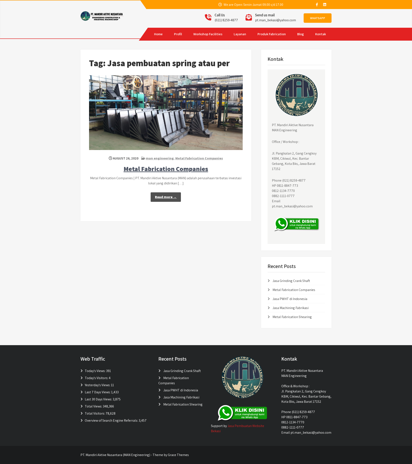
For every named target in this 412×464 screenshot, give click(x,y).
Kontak (320, 34)
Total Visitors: (95, 413)
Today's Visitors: (97, 378)
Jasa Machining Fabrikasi (291, 308)
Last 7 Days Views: (98, 392)
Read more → (166, 197)
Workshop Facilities (207, 34)
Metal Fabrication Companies (199, 158)
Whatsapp (317, 18)
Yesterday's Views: (98, 385)
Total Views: (94, 406)
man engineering (160, 158)
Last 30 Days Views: (99, 399)
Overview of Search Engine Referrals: (112, 420)
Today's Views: (95, 371)
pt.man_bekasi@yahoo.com (275, 20)
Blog (300, 34)
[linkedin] (324, 4)
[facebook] (317, 4)
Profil (178, 34)
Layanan (240, 34)
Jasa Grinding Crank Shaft (291, 281)
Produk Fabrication (272, 34)
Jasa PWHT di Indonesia (290, 299)
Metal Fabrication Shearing (292, 317)
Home (158, 34)
